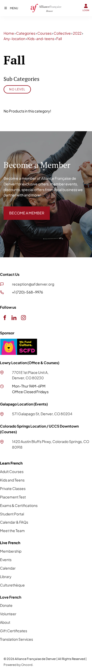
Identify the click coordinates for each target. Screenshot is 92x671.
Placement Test (13, 497)
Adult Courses (12, 471)
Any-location (14, 38)
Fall (59, 38)
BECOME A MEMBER (21, 209)
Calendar (8, 568)
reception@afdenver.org (33, 284)
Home (9, 33)
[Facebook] (4, 317)
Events (6, 559)
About (5, 622)
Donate (6, 605)
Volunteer (8, 613)
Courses (44, 33)
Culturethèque (12, 585)
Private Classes (13, 488)
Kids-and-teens (40, 38)
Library (6, 576)
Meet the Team (12, 530)
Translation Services (16, 639)
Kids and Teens (12, 480)
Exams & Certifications (19, 505)
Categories (25, 33)
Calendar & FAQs (14, 522)
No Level (17, 89)
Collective (62, 33)
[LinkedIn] (13, 317)
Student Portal (12, 514)
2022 (77, 33)
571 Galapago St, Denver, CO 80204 (42, 413)
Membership (10, 551)
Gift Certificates (13, 630)
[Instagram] (23, 317)
